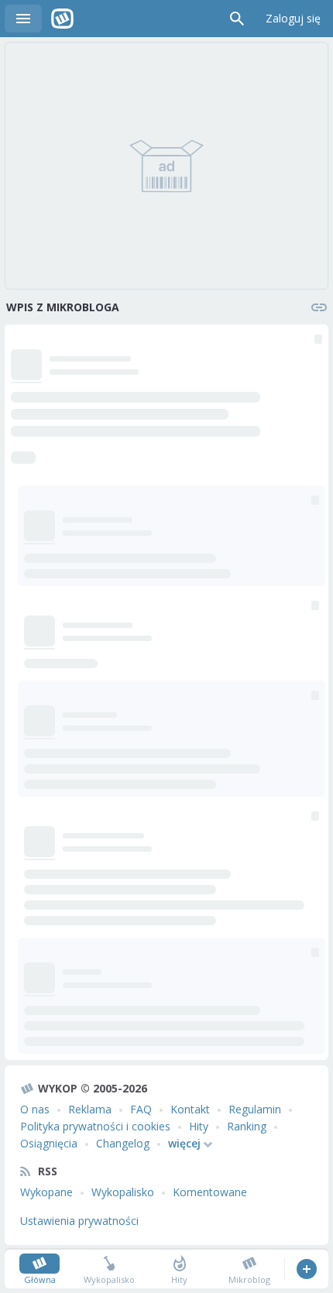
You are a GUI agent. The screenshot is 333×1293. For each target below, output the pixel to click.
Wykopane (46, 1192)
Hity (198, 1126)
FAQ (141, 1109)
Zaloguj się (293, 18)
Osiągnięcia (48, 1143)
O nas (35, 1109)
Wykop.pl (62, 18)
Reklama (90, 1109)
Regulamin (254, 1109)
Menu (23, 19)
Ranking (246, 1126)
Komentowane (210, 1192)
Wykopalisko (122, 1192)
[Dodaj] (306, 1269)
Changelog (122, 1143)
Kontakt (190, 1109)
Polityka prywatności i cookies (95, 1126)
